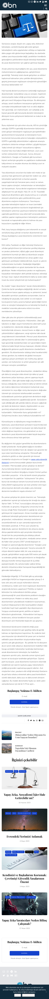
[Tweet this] (31, 720)
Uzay (34, 813)
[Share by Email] (42, 720)
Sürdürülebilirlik (24, 813)
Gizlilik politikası (28, 995)
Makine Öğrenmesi (18, 897)
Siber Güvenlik (18, 852)
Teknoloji (29, 852)
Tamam (17, 995)
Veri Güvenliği (11, 855)
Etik (16, 771)
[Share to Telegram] (39, 720)
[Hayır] (46, 992)
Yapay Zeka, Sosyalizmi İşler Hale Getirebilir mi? (24, 796)
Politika (22, 771)
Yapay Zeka (31, 897)
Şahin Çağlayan (24, 716)
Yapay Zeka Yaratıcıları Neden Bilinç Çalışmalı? (24, 921)
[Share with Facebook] (28, 720)
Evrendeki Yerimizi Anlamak (24, 836)
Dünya (8, 813)
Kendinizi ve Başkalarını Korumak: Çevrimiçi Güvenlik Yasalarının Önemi (25, 878)
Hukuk (8, 852)
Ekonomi (9, 771)
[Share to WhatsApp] (36, 720)
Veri (36, 852)
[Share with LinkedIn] (33, 720)
